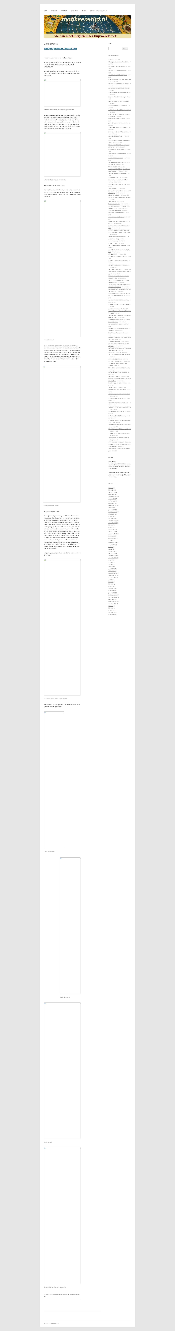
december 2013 (112, 573)
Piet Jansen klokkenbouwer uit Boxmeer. (119, 197)
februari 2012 (112, 614)
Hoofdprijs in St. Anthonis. (115, 269)
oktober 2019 (112, 503)
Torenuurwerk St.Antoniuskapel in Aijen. (119, 433)
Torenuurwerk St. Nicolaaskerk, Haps (118, 403)
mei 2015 (110, 547)
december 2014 (112, 555)
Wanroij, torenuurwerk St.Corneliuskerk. (119, 368)
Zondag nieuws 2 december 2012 (117, 398)
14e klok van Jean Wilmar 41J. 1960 (117, 70)
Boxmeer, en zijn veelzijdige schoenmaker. (119, 132)
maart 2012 (111, 612)
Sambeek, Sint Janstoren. (115, 359)
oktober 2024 (112, 494)
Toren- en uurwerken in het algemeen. (118, 437)
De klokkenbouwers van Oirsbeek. (117, 372)
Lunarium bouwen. (113, 177)
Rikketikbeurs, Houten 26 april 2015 (118, 260)
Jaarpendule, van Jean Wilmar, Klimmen (119, 88)
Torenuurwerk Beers (113, 204)
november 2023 (112, 496)
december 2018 (112, 512)
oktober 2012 (112, 599)
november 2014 (112, 558)
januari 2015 (111, 553)
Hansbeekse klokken (114, 341)
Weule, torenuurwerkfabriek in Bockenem (119, 429)
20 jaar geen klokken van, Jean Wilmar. (118, 62)
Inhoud (84, 11)
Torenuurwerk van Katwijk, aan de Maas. (119, 304)
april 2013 (111, 586)
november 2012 (112, 597)
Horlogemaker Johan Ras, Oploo (117, 153)
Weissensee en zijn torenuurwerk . (117, 383)
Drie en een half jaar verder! (115, 158)
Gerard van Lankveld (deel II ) (116, 212)
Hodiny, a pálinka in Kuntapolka (117, 245)
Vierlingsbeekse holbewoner (116, 442)
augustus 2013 (112, 577)
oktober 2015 (112, 545)
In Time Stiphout (112, 241)
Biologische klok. (112, 254)
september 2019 (112, 505)
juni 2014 (110, 562)
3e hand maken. (112, 387)
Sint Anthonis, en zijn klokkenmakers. (118, 300)
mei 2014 (110, 564)
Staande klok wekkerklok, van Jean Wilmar (119, 110)
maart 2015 (111, 551)
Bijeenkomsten (63, 1294)
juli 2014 (110, 560)
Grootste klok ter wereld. (115, 309)
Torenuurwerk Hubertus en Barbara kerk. (119, 424)
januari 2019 (111, 510)
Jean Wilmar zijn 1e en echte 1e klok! (118, 123)
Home (45, 11)
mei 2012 (110, 608)
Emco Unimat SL (112, 188)
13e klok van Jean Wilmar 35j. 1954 (117, 75)
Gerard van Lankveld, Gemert (116, 217)
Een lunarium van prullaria (115, 191)
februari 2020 (112, 501)
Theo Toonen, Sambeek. (114, 333)
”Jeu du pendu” (112, 167)
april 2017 (111, 527)
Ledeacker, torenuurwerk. (115, 361)
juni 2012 (110, 606)
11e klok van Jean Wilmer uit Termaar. (118, 83)
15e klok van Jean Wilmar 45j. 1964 (117, 66)
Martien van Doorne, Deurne (116, 411)
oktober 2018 (112, 514)
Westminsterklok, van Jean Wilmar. (117, 105)
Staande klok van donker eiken (116, 118)
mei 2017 (110, 525)
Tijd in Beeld (74, 11)
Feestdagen (111, 193)
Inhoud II (110, 59)
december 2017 (112, 521)
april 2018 (111, 516)
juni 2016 (110, 540)
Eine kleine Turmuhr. (114, 376)
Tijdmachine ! (112, 201)
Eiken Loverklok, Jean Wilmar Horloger (118, 101)
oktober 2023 (112, 499)
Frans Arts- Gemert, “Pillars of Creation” (119, 394)
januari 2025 (111, 492)
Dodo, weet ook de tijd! (114, 210)
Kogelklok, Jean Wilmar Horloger (117, 97)
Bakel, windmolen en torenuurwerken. (118, 265)
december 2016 (112, 534)
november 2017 (112, 523)
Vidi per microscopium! (114, 352)
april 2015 (111, 549)
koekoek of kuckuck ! (114, 195)
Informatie (64, 11)
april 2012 (111, 610)
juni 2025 (110, 488)
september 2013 (112, 575)
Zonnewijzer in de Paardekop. (116, 149)
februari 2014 (112, 571)
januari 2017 (111, 531)
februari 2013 (112, 590)
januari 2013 (111, 593)
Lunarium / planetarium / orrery (117, 184)
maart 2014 (111, 569)
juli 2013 (110, 580)
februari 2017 (112, 529)
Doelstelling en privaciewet (98, 11)
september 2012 (112, 601)
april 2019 (111, 507)
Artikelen (54, 11)
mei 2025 (110, 490)
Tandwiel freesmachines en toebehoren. (119, 354)
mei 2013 (110, 584)
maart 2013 (111, 588)
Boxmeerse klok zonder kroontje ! (117, 256)
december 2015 (112, 542)
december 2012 (112, 595)
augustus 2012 (112, 604)
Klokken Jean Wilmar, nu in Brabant (117, 127)
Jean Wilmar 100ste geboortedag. (117, 173)
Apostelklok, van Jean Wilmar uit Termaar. (119, 92)
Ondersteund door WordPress (51, 1323)
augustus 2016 (112, 538)
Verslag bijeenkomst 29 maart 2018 (60, 48)
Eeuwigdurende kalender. (115, 324)
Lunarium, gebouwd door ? (115, 136)
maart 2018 (111, 518)
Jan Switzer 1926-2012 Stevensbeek (117, 416)
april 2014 (111, 566)
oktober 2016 (112, 536)
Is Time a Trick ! (112, 243)
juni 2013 (110, 582)
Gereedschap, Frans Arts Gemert (117, 389)
